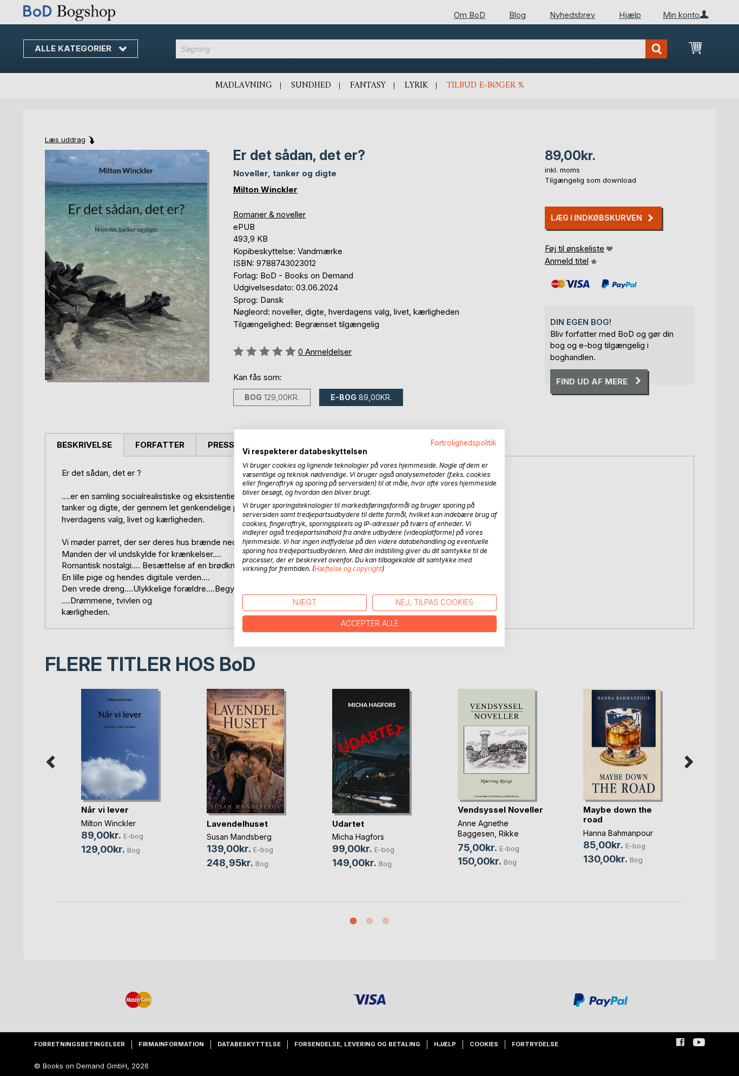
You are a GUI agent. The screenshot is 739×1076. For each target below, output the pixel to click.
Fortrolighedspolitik (464, 443)
